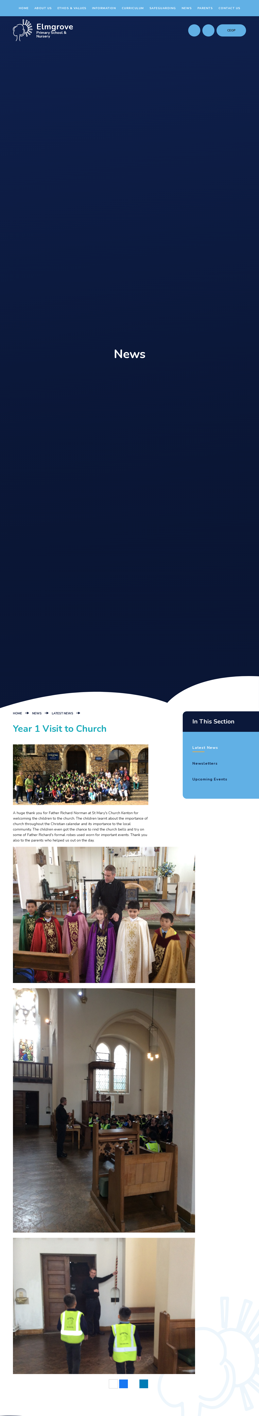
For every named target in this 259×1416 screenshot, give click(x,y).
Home (17, 713)
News (37, 713)
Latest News (62, 713)
